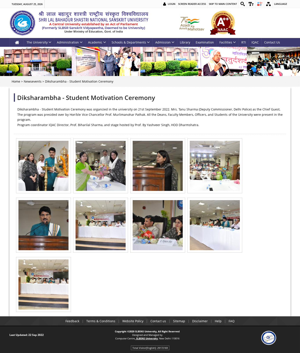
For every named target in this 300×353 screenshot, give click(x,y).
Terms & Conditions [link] (100, 321)
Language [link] (280, 3)
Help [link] (218, 321)
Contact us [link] (158, 321)
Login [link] (171, 3)
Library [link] (185, 42)
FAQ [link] (232, 321)
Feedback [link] (72, 321)
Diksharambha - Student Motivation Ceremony (86, 97)
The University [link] (37, 42)
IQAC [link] (255, 42)
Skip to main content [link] (223, 3)
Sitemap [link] (179, 321)
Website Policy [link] (132, 321)
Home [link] (16, 81)
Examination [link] (205, 42)
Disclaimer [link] (200, 321)
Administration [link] (68, 42)
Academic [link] (95, 42)
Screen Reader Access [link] (192, 3)
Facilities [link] (225, 42)
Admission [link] (163, 42)
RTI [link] (243, 42)
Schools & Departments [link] (129, 42)
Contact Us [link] (272, 42)
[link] (243, 4)
